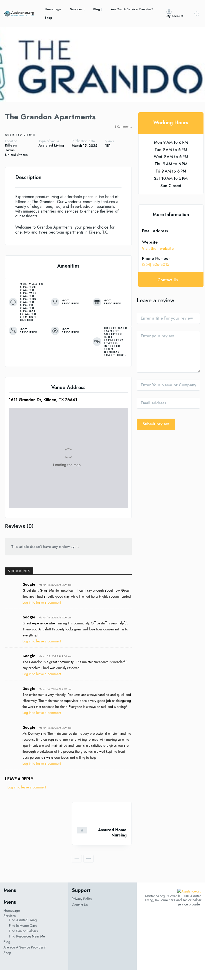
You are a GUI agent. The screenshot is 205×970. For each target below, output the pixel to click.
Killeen (11, 145)
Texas (10, 150)
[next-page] (89, 858)
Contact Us (80, 904)
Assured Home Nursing (112, 832)
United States (16, 155)
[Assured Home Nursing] (101, 814)
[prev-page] (77, 858)
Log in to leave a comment (41, 602)
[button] (197, 14)
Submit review (156, 424)
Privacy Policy (82, 898)
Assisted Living (20, 135)
